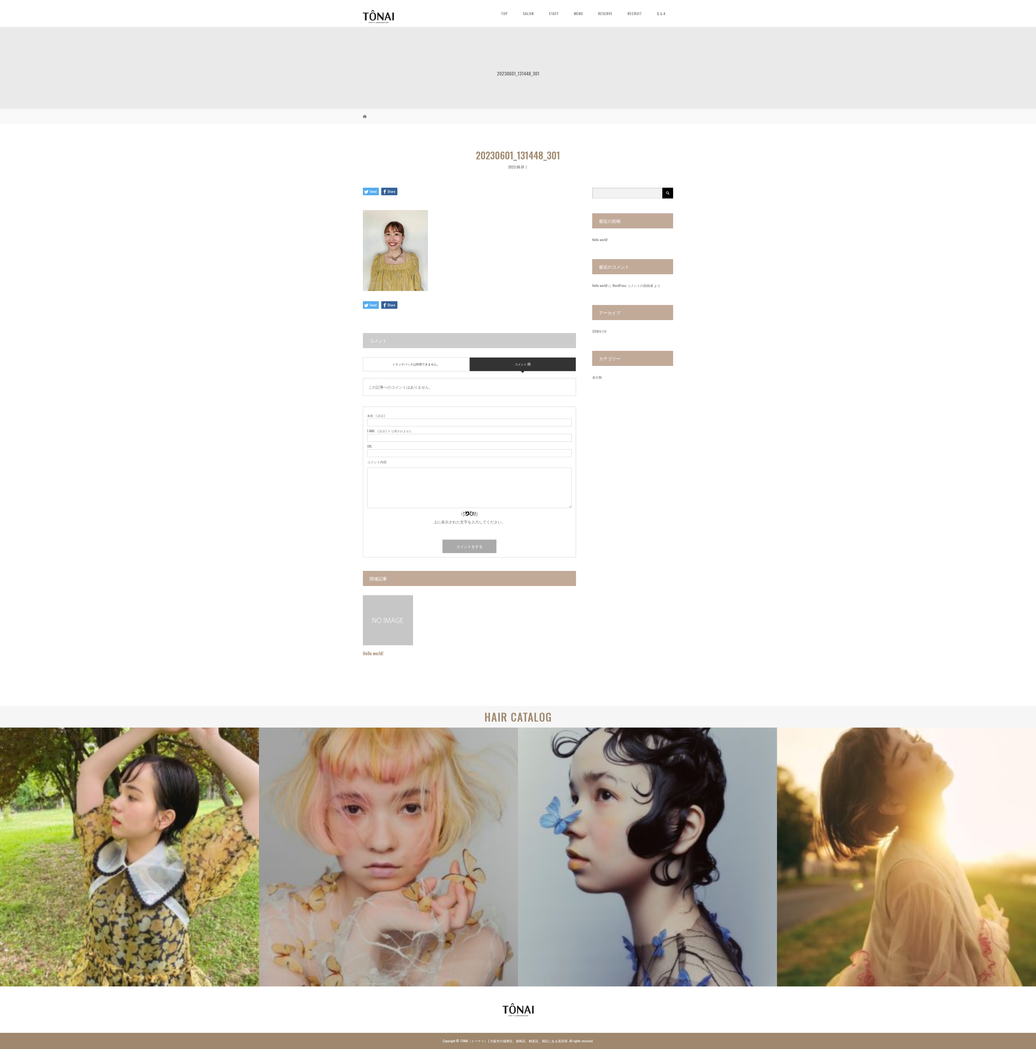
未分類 (597, 377)
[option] (129, 857)
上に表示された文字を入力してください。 (469, 521)
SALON (528, 13)
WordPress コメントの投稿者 (632, 285)
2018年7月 (599, 331)
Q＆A (661, 13)
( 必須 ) (376, 415)
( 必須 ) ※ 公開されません (389, 431)
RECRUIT (635, 13)
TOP (504, 13)
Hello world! (373, 653)
